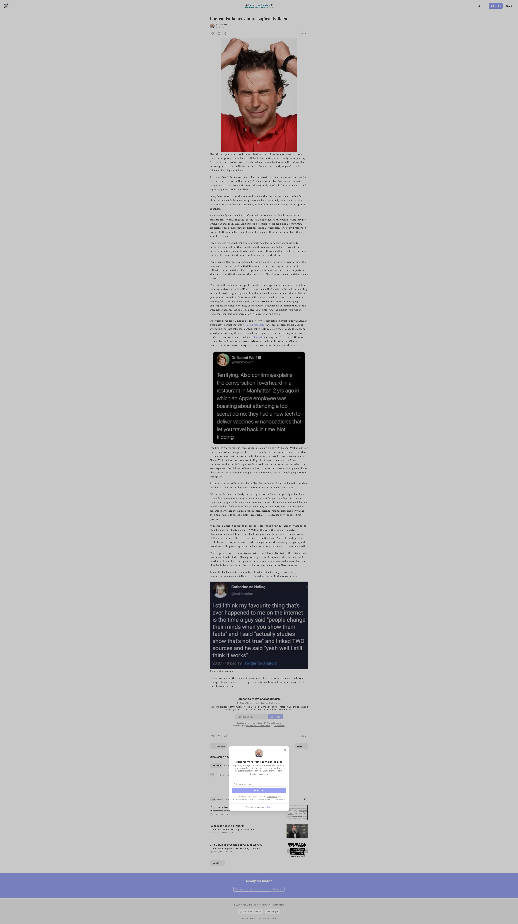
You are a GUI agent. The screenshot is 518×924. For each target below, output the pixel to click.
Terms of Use (272, 796)
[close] (285, 750)
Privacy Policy (279, 799)
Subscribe (259, 790)
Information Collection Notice (258, 799)
